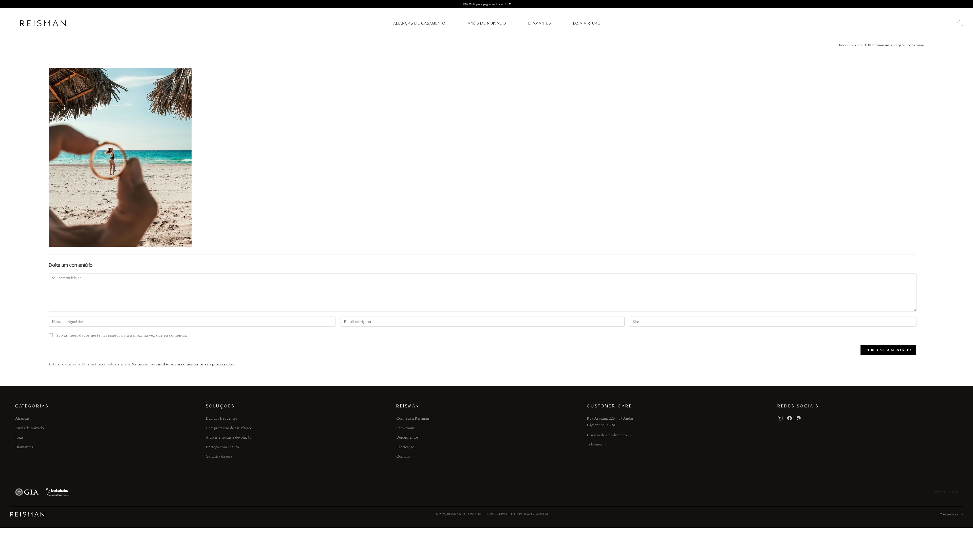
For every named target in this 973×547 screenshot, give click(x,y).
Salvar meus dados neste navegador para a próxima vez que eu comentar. (121, 335)
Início (843, 45)
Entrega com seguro (222, 447)
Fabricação (405, 447)
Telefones (595, 444)
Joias (19, 437)
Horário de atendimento (607, 435)
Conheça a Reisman (412, 418)
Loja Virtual (586, 23)
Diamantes (539, 23)
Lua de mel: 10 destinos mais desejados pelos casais (887, 45)
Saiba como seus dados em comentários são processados (183, 364)
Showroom (405, 428)
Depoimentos (407, 437)
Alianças (22, 418)
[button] (960, 23)
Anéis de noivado (29, 428)
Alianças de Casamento (419, 23)
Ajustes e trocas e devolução (228, 437)
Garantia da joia (219, 456)
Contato (403, 456)
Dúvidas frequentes (221, 418)
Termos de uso (946, 492)
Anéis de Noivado (487, 23)
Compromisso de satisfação (228, 428)
